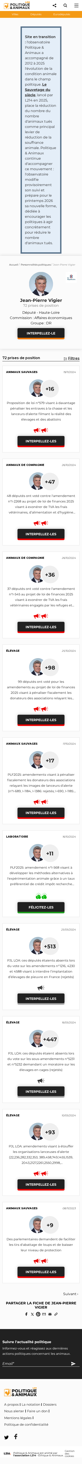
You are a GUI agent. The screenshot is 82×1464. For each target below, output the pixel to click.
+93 (50, 1132)
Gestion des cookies (70, 1454)
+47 (50, 481)
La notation (31, 1405)
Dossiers (49, 1405)
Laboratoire (17, 836)
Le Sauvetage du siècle (37, 89)
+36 (50, 574)
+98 (50, 667)
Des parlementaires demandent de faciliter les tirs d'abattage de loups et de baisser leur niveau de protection (41, 1244)
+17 (50, 760)
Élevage (12, 650)
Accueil (13, 264)
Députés (36, 14)
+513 (50, 946)
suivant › (70, 1294)
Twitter (13, 1430)
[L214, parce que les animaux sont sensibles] (7, 1454)
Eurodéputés (61, 14)
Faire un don (37, 1411)
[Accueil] (13, 10)
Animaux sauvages (22, 372)
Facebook (58, 1424)
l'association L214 (24, 1455)
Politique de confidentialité (26, 1425)
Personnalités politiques (36, 264)
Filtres (74, 358)
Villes (15, 14)
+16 (49, 389)
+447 (50, 1039)
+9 (50, 1225)
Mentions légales (17, 1418)
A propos (11, 1405)
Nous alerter (14, 1411)
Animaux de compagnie (25, 465)
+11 (50, 853)
